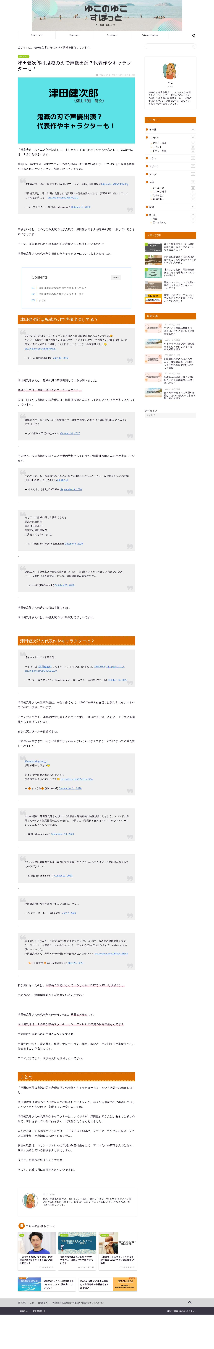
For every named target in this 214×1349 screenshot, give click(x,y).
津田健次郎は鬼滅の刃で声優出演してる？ (62, 288)
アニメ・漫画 (173, 143)
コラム (171, 158)
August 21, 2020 (63, 875)
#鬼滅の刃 (62, 480)
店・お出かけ (173, 222)
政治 (171, 207)
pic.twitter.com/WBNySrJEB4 (111, 953)
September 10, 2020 (62, 834)
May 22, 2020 (75, 963)
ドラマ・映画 (173, 151)
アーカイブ (151, 410)
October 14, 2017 (70, 433)
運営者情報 (37, 1311)
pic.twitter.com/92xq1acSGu (77, 779)
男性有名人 (23, 56)
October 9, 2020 (74, 543)
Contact (74, 35)
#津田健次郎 (45, 666)
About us (36, 35)
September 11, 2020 (70, 788)
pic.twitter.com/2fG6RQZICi (63, 197)
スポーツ (171, 166)
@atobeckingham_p (36, 761)
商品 (173, 219)
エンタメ (171, 137)
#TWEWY (99, 666)
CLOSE (116, 277)
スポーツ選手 (173, 191)
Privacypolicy (149, 35)
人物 (171, 182)
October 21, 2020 (64, 585)
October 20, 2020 (117, 680)
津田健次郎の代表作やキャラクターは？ (61, 294)
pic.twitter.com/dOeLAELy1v (41, 670)
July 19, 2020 (60, 358)
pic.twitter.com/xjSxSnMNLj (40, 348)
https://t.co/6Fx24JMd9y (115, 184)
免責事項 (24, 1311)
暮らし (171, 214)
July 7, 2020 (69, 913)
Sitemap (112, 35)
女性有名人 (173, 195)
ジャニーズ (173, 188)
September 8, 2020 (71, 489)
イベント (173, 147)
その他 (171, 129)
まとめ (42, 300)
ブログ (171, 174)
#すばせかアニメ (115, 666)
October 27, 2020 (81, 207)
